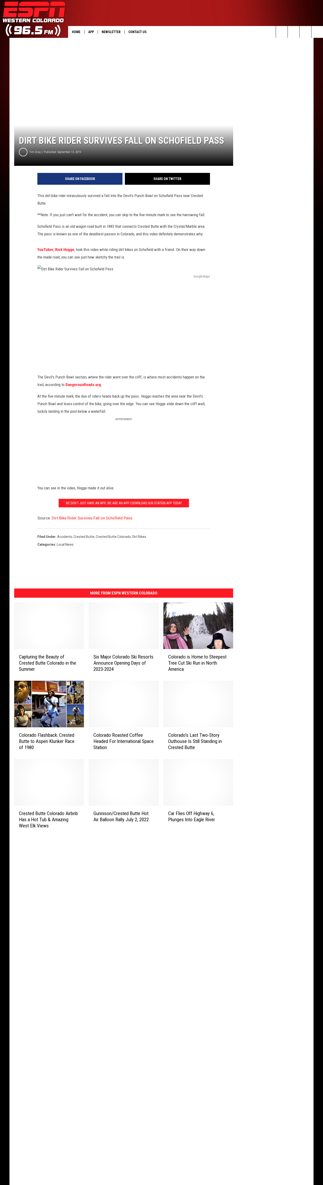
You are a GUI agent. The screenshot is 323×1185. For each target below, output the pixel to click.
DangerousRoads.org (83, 384)
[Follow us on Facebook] (305, 32)
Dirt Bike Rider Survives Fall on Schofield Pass (92, 518)
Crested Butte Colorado (113, 537)
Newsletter (111, 32)
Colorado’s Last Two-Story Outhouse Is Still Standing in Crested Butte (195, 741)
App (91, 32)
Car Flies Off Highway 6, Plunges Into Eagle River (191, 816)
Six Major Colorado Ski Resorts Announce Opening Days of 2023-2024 (123, 663)
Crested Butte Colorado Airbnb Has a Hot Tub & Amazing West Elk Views (48, 820)
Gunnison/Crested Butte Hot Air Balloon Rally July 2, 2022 (121, 816)
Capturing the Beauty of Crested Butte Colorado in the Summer (47, 663)
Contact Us (137, 32)
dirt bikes (139, 537)
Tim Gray (35, 152)
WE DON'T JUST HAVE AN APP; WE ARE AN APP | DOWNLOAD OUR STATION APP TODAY (124, 503)
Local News (65, 544)
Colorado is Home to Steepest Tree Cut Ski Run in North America (197, 663)
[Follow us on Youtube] (317, 32)
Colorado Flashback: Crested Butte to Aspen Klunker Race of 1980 (46, 741)
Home (76, 32)
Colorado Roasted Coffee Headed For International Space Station (123, 741)
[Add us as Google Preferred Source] (293, 32)
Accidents (64, 537)
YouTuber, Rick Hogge (55, 249)
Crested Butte (84, 537)
